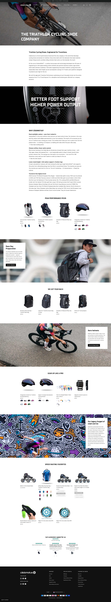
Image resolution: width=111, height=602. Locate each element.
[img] (55, 539)
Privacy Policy (80, 582)
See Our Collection (11, 265)
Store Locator (51, 580)
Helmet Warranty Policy (68, 578)
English (48, 592)
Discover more (55, 112)
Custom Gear (67, 5)
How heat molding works (37, 144)
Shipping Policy (81, 578)
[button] (54, 556)
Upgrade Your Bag (52, 582)
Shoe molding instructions (54, 584)
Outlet (50, 578)
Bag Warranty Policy (67, 580)
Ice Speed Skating (57, 5)
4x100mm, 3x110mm (61, 495)
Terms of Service (81, 584)
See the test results (36, 158)
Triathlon (35, 5)
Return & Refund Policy (82, 580)
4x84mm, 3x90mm (60, 491)
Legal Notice (80, 586)
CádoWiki (75, 5)
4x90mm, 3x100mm (61, 493)
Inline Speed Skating (44, 5)
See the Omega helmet (94, 345)
